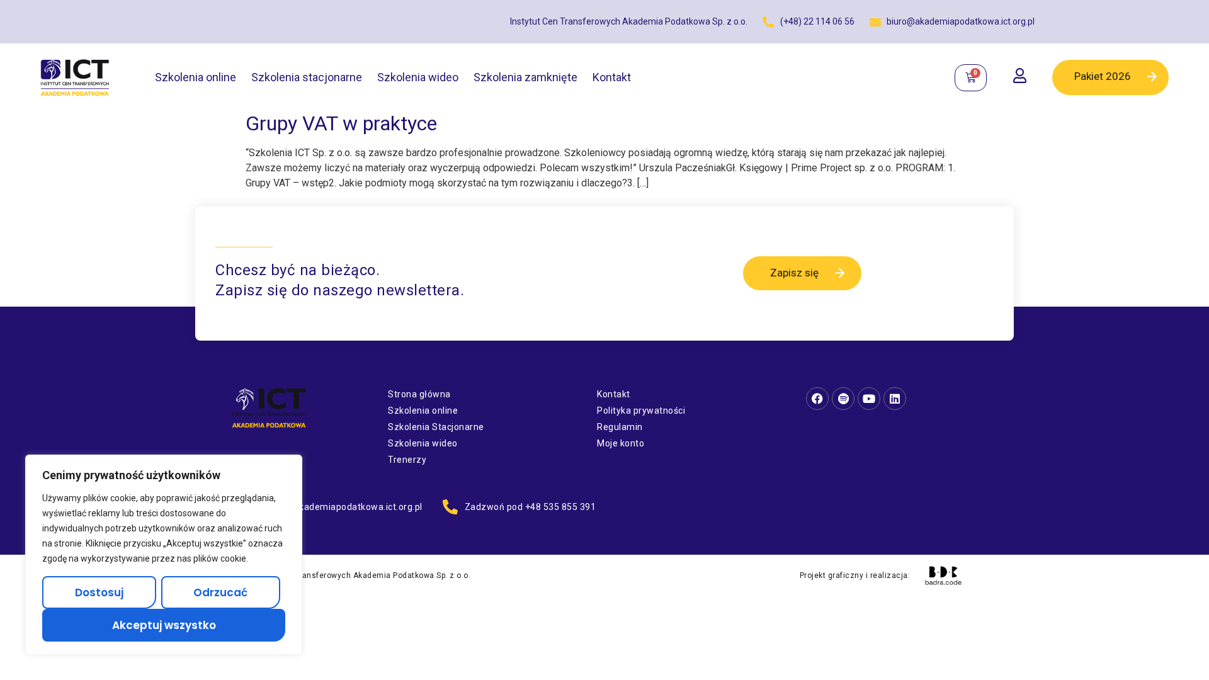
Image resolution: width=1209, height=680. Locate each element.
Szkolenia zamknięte (525, 77)
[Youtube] (869, 398)
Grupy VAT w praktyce (341, 123)
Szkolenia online (195, 77)
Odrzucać (220, 592)
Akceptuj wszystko (164, 625)
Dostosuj (99, 592)
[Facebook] (817, 398)
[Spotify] (843, 398)
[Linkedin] (894, 398)
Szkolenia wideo (417, 77)
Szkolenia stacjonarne (306, 77)
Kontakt (612, 77)
